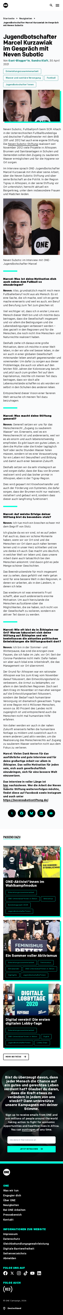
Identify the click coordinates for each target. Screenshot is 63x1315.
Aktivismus (48, 899)
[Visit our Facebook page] (5, 1273)
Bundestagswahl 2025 (18, 905)
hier (5, 785)
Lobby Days (42, 1043)
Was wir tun (11, 1190)
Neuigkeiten (25, 18)
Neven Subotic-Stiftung (23, 144)
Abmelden (9, 1258)
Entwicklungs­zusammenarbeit (22, 71)
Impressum (10, 1234)
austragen (29, 1129)
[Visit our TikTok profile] (25, 1273)
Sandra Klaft (39, 60)
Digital (46, 1036)
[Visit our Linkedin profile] (39, 1273)
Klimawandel (13, 969)
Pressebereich (12, 1214)
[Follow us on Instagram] (19, 1273)
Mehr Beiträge (13, 1057)
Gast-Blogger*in (19, 60)
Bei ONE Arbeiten (14, 1210)
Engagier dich (12, 1195)
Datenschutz (11, 1239)
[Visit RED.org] (7, 1289)
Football (51, 78)
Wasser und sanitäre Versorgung (23, 78)
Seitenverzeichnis (14, 1253)
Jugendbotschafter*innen (20, 84)
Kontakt (8, 1219)
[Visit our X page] (12, 1273)
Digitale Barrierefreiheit (18, 1248)
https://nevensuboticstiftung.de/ (25, 800)
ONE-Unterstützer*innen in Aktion (22, 899)
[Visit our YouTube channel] (32, 1273)
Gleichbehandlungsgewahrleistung (26, 1243)
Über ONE (9, 1200)
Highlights (12, 975)
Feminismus (45, 962)
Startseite (9, 18)
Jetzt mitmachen (29, 1149)
